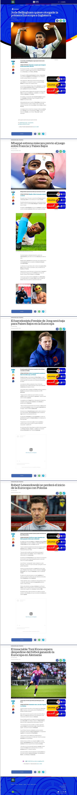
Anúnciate (64, 783)
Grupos (47, 5)
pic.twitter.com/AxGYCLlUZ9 (23, 124)
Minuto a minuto (54, 5)
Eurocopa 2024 (14, 317)
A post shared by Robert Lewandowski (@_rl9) (31, 631)
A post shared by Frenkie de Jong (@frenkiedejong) (31, 467)
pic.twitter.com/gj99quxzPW (38, 761)
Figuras (43, 5)
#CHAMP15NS (30, 761)
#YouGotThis (30, 122)
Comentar (21, 133)
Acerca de (64, 784)
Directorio (64, 789)
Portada (21, 5)
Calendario (37, 5)
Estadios (32, 5)
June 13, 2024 (36, 126)
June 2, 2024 (39, 763)
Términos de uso (63, 787)
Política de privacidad (62, 786)
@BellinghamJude (23, 122)
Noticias (26, 5)
